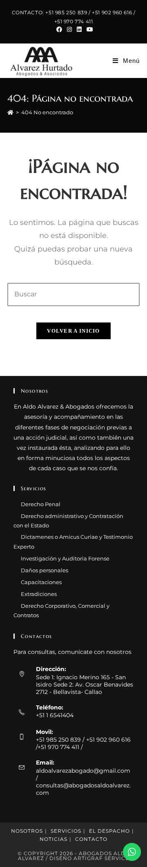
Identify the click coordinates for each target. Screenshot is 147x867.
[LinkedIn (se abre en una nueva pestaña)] (79, 29)
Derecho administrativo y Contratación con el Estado (68, 521)
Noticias (53, 839)
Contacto (91, 839)
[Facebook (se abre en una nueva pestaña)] (59, 29)
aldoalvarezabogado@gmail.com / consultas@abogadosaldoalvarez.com (83, 781)
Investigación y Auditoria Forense (65, 558)
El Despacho (109, 831)
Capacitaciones (41, 582)
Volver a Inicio (73, 331)
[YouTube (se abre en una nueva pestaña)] (88, 29)
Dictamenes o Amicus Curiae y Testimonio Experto (73, 541)
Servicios (66, 831)
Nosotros (27, 831)
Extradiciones (39, 594)
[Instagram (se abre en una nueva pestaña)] (69, 29)
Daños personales (44, 570)
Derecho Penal (40, 504)
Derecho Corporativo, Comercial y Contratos (61, 610)
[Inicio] (10, 112)
